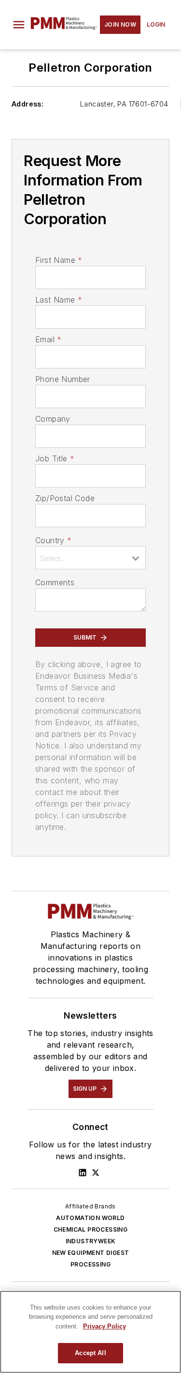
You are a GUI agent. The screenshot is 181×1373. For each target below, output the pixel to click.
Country (53, 540)
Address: (27, 104)
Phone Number (62, 379)
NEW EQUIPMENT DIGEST (90, 1252)
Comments (54, 582)
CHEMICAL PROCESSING (91, 1229)
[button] (19, 24)
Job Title (54, 458)
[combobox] (90, 557)
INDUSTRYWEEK (91, 1241)
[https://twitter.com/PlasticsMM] (95, 1172)
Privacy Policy (104, 1326)
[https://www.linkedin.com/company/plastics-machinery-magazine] (82, 1172)
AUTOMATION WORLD (90, 1217)
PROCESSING (90, 1264)
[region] (90, 1332)
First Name (58, 260)
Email (48, 339)
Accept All (90, 1353)
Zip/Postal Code (65, 498)
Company (52, 419)
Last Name (58, 300)
